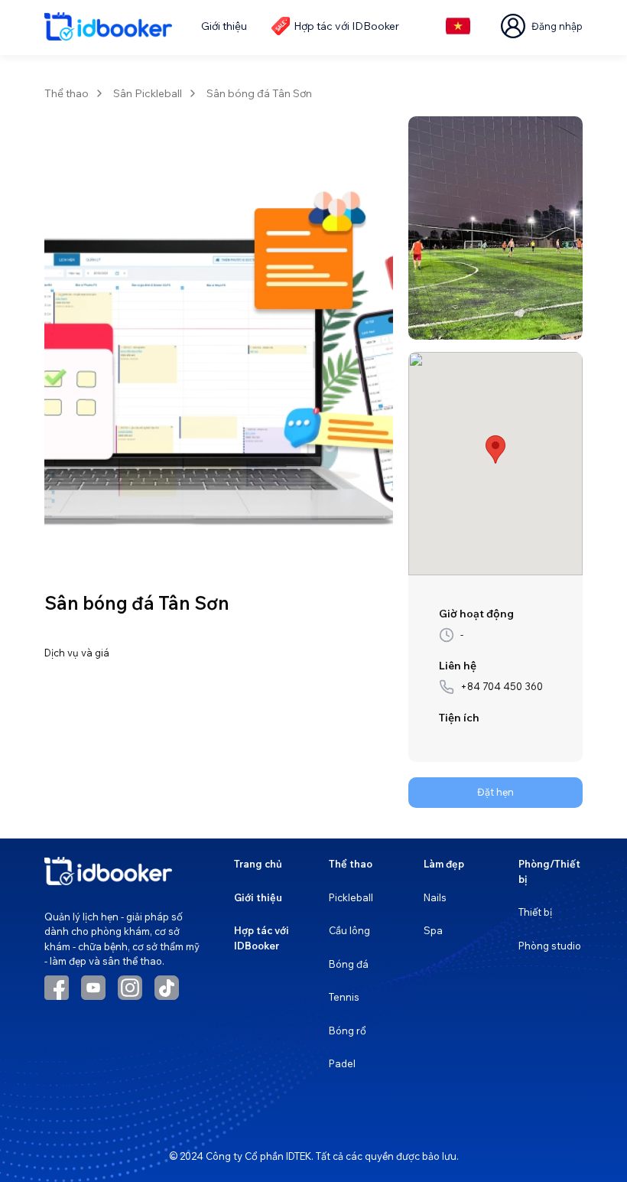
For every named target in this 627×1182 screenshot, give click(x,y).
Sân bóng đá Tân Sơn (259, 93)
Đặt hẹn (495, 792)
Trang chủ (258, 864)
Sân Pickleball (147, 93)
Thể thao (66, 93)
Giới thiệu (258, 897)
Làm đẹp (444, 864)
